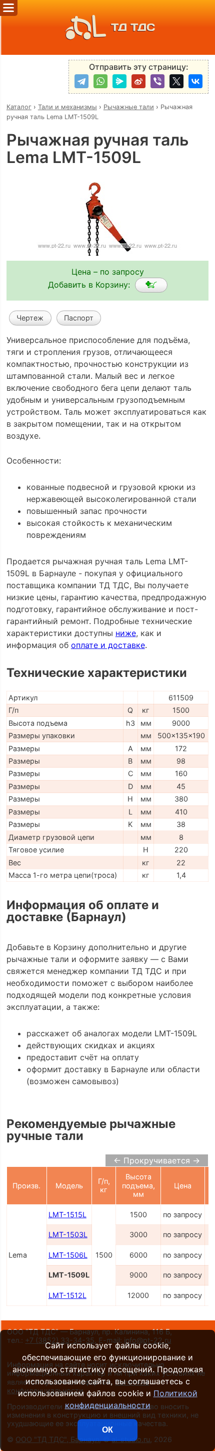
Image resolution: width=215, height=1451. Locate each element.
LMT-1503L (68, 1234)
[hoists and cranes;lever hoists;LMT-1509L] (151, 285)
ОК (107, 1430)
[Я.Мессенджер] (119, 81)
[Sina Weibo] (138, 81)
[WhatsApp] (100, 81)
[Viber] (157, 81)
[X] (176, 81)
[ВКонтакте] (195, 81)
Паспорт (79, 318)
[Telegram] (81, 81)
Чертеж (30, 318)
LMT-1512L (67, 1295)
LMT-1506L (68, 1255)
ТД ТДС (133, 27)
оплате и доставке (108, 645)
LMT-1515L (67, 1214)
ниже (126, 633)
